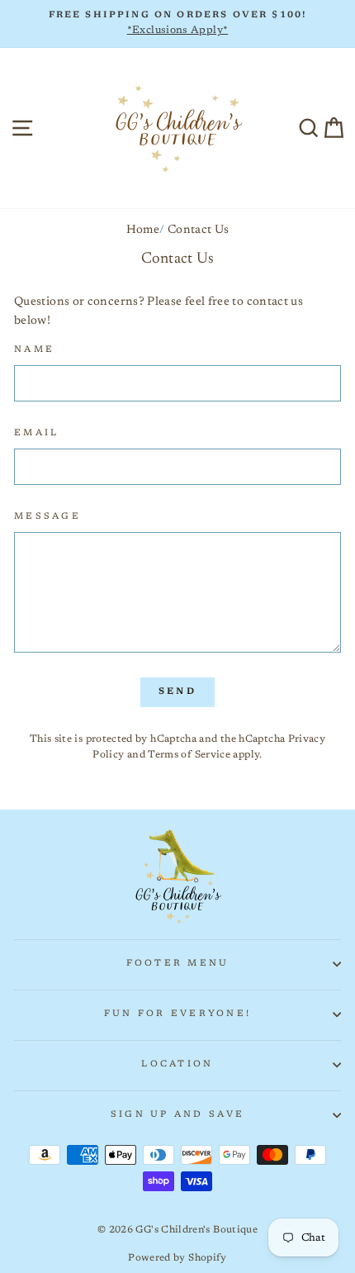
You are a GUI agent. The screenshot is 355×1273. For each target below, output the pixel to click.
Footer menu (178, 963)
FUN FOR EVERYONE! (177, 1014)
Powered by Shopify (177, 1258)
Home (142, 230)
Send (177, 691)
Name (34, 349)
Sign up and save (177, 1114)
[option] (177, 24)
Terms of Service (189, 755)
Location (177, 1064)
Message (47, 516)
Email (36, 433)
